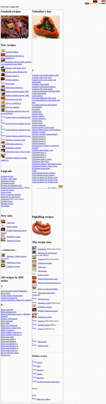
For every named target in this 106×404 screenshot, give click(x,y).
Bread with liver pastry (10, 353)
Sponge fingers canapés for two (18, 136)
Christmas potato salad (41, 168)
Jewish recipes (43, 299)
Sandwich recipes (8, 181)
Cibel (34, 170)
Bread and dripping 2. (9, 343)
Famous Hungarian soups (48, 279)
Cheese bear (37, 111)
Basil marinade (7, 321)
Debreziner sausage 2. (14, 144)
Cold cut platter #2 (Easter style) (45, 180)
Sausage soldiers (12, 52)
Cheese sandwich (39, 125)
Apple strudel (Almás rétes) (12, 295)
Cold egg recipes (7, 190)
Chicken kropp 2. (39, 139)
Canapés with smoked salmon (43, 86)
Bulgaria (40, 378)
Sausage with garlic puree (16, 68)
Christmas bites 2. (39, 155)
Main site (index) (43, 399)
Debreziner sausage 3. (14, 87)
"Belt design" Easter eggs (11, 328)
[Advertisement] (16, 367)
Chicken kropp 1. (39, 136)
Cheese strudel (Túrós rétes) (43, 127)
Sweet (40, 329)
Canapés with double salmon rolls (45, 75)
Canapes (41, 259)
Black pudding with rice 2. (11, 334)
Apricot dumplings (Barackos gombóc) (16, 300)
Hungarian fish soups (46, 293)
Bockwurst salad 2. (8, 339)
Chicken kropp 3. (39, 141)
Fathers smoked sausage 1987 (17, 91)
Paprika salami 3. (12, 76)
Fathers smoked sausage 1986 (17, 95)
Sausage (41, 321)
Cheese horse (37, 123)
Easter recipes (12, 226)
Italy (38, 366)
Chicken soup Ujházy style (42, 150)
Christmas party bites (40, 161)
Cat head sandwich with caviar (44, 98)
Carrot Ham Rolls (39, 93)
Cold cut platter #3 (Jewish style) (45, 182)
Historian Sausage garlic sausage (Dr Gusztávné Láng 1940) (16, 63)
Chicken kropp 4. (39, 143)
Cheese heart (37, 120)
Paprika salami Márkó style (16, 72)
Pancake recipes (7, 203)
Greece (39, 362)
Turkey (39, 374)
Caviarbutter (37, 107)
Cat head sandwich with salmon (44, 105)
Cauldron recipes (13, 266)
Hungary (40, 370)
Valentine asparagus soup (15, 140)
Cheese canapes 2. (39, 118)
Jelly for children (12, 107)
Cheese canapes (38, 116)
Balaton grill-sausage (9, 318)
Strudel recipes (7, 201)
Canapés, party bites (9, 178)
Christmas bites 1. (39, 152)
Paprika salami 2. (12, 80)
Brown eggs (5, 355)
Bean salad (10, 83)
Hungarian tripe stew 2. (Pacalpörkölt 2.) (12, 57)
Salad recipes (43, 345)
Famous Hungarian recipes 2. (12, 188)
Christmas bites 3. (39, 157)
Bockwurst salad (7, 337)
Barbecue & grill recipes (10, 197)
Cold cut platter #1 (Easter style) (45, 177)
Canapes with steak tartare (42, 89)
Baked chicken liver (9, 312)
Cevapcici (36, 109)
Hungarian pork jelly (14, 99)
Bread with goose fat (9, 350)
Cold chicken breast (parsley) (43, 175)
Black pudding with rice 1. (11, 332)
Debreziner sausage (13, 148)
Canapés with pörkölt (40, 84)
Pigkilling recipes (8, 183)
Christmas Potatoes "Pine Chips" (45, 166)
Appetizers (5, 199)
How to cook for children (11, 194)
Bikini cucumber (7, 330)
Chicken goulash (38, 132)
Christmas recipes (14, 262)
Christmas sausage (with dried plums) (47, 164)
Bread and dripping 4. (9, 348)
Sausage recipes (7, 176)
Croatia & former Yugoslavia (48, 382)
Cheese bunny (37, 114)
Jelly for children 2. (13, 103)
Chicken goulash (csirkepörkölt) (44, 134)
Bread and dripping (8, 341)
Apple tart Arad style (9, 298)
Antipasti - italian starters (16, 256)
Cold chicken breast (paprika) (43, 173)
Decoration (5, 206)
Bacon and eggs (7, 309)
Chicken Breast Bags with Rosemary (46, 130)
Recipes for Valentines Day (11, 185)
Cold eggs (11, 222)
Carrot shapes (37, 95)
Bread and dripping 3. (9, 346)
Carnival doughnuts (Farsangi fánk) (46, 91)
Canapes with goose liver (42, 77)
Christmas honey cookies (42, 159)
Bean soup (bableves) (9, 325)
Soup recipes (6, 192)
